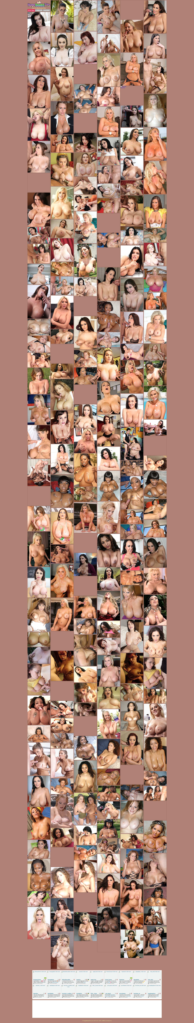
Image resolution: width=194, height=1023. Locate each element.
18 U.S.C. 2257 (97, 1020)
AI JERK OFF (38, 10)
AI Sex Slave (31, 10)
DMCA (103, 1020)
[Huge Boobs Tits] (38, 4)
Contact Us (109, 1020)
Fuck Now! (46, 10)
